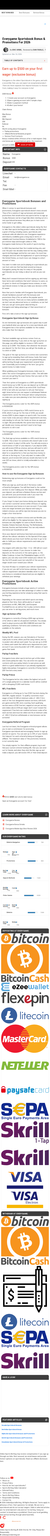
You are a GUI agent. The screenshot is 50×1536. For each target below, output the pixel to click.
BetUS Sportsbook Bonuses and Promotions (17, 1438)
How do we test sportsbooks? (14, 1485)
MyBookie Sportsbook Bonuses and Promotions (18, 1434)
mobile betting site (34, 248)
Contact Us (6, 1500)
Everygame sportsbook (21, 211)
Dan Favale (38, 50)
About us (5, 1481)
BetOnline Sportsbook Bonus (12, 1429)
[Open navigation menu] (45, 4)
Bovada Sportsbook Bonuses (12, 1425)
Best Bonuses (24, 13)
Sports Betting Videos (10, 1495)
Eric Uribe (17, 50)
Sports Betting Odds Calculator (14, 1488)
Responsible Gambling (10, 1498)
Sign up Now (27, 145)
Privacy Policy (7, 1483)
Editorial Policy (7, 1490)
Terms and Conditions (10, 1493)
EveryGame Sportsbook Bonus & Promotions (17, 1442)
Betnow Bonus (38, 13)
